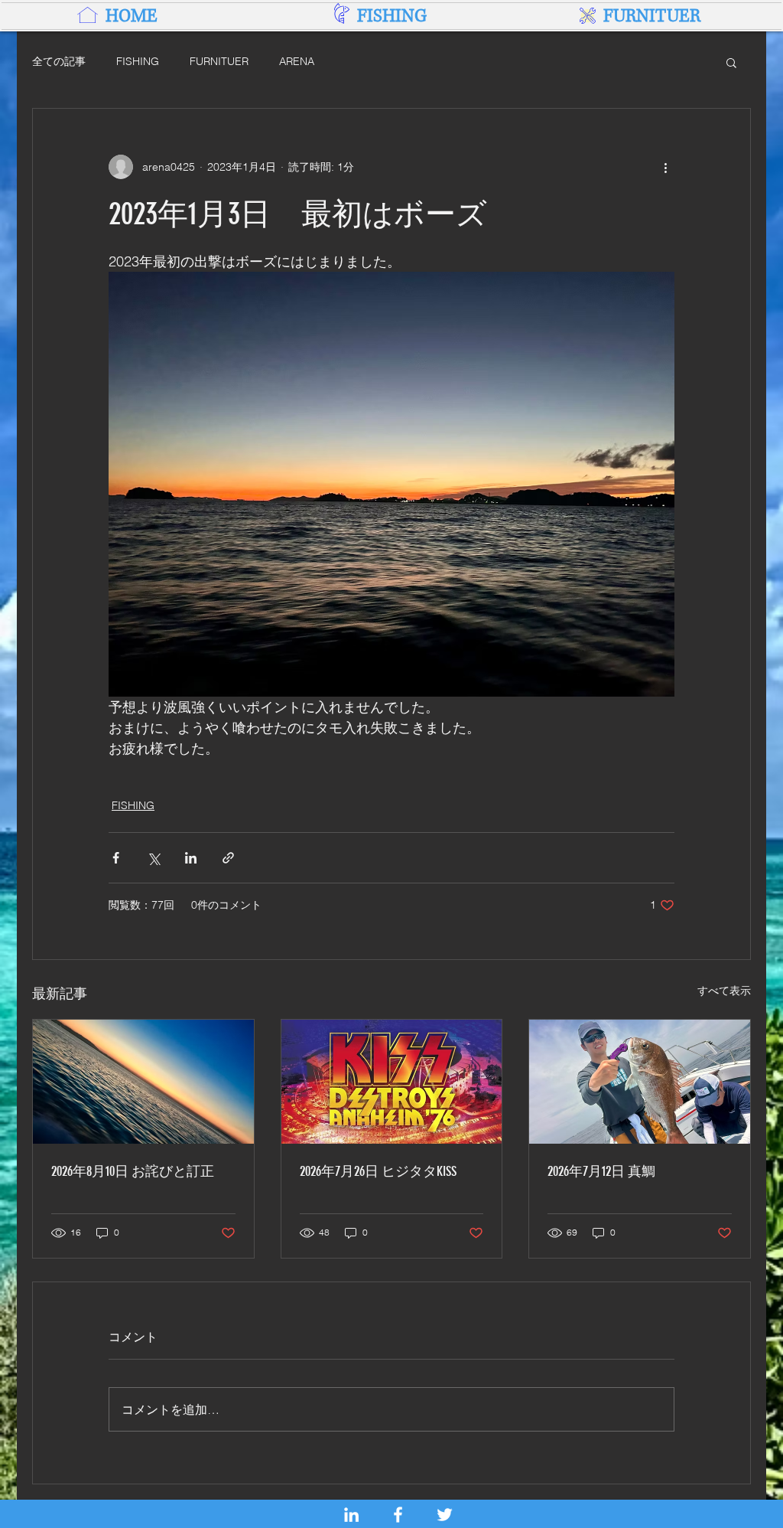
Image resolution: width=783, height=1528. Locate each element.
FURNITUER (219, 61)
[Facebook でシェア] (116, 858)
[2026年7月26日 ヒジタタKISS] (391, 1082)
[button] (731, 62)
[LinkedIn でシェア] (191, 858)
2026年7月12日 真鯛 (601, 1171)
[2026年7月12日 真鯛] (639, 1082)
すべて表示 (724, 990)
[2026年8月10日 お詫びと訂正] (143, 1082)
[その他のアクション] (665, 167)
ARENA (296, 61)
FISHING (137, 61)
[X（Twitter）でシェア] (153, 858)
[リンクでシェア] (228, 858)
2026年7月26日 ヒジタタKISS (378, 1171)
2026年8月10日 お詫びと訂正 (132, 1171)
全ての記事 (59, 61)
